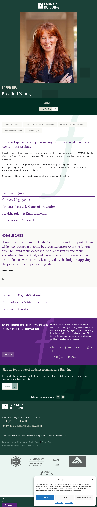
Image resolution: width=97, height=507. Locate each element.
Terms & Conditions (19, 442)
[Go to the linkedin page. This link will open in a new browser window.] (58, 397)
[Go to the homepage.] (3, 502)
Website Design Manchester (13, 445)
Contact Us (8, 354)
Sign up (7, 386)
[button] (92, 479)
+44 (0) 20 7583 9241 (64, 357)
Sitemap (5, 442)
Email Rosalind (46, 109)
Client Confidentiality (57, 435)
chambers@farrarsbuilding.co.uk (72, 349)
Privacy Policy (69, 503)
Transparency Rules (11, 435)
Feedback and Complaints (33, 435)
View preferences (84, 497)
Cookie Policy (59, 503)
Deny (65, 497)
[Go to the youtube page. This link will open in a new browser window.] (63, 397)
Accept (45, 497)
